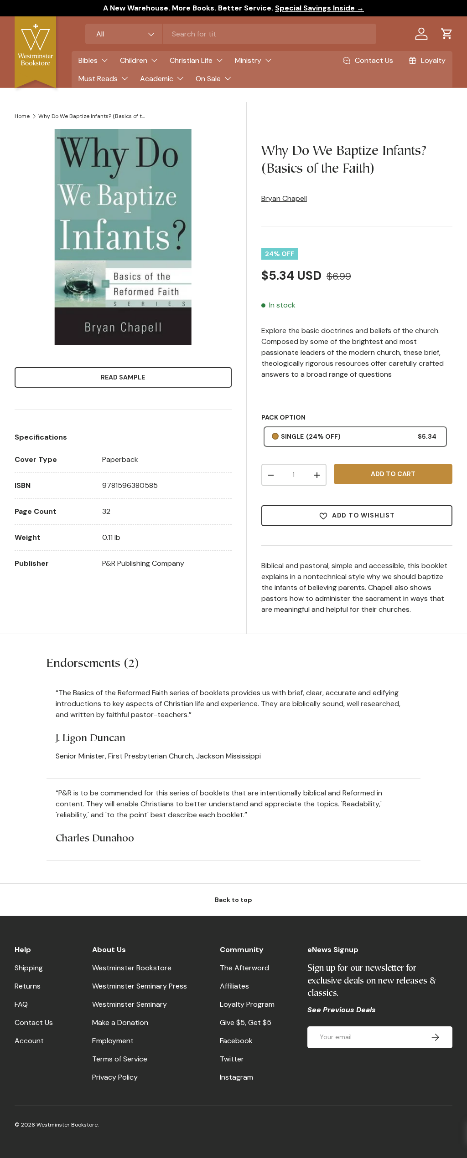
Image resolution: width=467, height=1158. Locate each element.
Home (22, 116)
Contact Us (34, 1022)
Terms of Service (119, 1059)
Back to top (233, 900)
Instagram (236, 1077)
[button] (447, 34)
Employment (113, 1040)
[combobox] (230, 34)
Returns (28, 986)
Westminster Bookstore (131, 968)
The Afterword (244, 968)
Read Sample (123, 377)
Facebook (236, 1040)
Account (29, 1040)
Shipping (29, 968)
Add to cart (393, 474)
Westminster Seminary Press (139, 986)
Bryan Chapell (284, 198)
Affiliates (234, 986)
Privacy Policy (115, 1077)
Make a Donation (120, 1022)
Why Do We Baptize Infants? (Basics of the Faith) (93, 116)
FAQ (21, 1004)
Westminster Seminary (129, 1004)
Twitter (232, 1059)
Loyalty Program (247, 1004)
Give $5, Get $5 (245, 1022)
